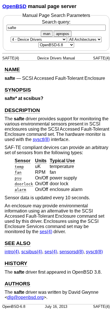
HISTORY (16, 263)
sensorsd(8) (71, 251)
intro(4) (12, 251)
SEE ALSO (17, 243)
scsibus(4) (31, 251)
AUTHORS (17, 284)
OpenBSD (14, 6)
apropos (62, 34)
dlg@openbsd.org (25, 297)
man (46, 34)
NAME (12, 69)
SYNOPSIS (18, 90)
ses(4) (46, 231)
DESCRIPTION (22, 110)
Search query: (56, 22)
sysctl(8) (41, 139)
